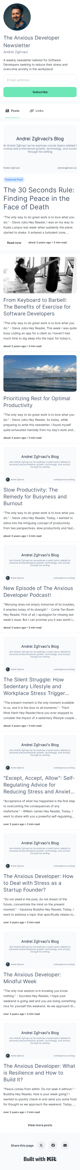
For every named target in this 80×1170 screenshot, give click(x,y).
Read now (14, 242)
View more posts (40, 1125)
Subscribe (40, 92)
